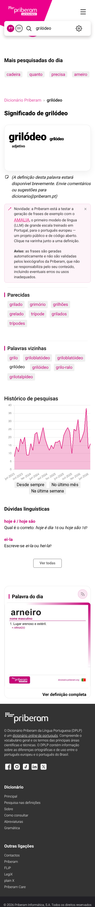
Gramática (12, 828)
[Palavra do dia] (82, 594)
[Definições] (79, 28)
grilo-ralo (64, 367)
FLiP (7, 868)
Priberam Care (15, 887)
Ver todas (47, 563)
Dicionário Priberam (22, 100)
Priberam (11, 862)
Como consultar (16, 816)
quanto (35, 74)
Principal (10, 797)
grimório (38, 304)
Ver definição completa (64, 694)
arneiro (80, 74)
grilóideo (40, 367)
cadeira (13, 74)
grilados (59, 313)
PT (11, 28)
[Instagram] (17, 769)
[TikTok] (26, 769)
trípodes (17, 323)
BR (19, 28)
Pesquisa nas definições (22, 803)
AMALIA (22, 219)
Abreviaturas (13, 822)
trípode (37, 313)
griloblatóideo (70, 357)
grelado (16, 313)
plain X (9, 881)
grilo (14, 357)
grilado (16, 304)
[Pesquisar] (28, 28)
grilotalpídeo (21, 376)
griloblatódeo (37, 357)
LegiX (8, 874)
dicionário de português (35, 736)
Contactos (12, 856)
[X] (44, 769)
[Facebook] (8, 769)
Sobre (8, 809)
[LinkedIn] (35, 769)
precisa (58, 74)
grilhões (60, 304)
